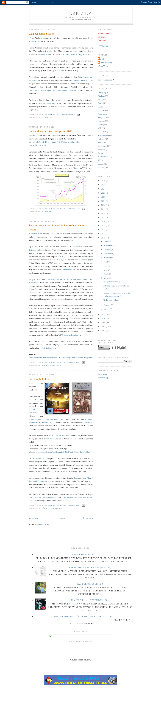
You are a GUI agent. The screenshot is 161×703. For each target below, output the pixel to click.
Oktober (107, 249)
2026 (103, 180)
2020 (103, 205)
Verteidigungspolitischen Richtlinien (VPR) (68, 279)
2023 (103, 192)
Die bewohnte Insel (39, 379)
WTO (75, 246)
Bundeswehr (34, 282)
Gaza (100, 103)
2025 (103, 184)
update (101, 163)
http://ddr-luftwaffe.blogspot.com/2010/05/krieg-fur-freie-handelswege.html (61, 357)
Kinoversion (49, 438)
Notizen (101, 138)
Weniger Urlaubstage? (41, 33)
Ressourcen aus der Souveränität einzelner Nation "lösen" (57, 227)
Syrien (100, 153)
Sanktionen (82, 259)
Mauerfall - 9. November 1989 (90, 600)
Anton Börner (35, 41)
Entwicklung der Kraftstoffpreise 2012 (50, 131)
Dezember (108, 241)
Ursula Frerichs (44, 54)
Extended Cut (39, 458)
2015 (103, 225)
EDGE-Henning (105, 62)
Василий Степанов (37, 481)
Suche (100, 149)
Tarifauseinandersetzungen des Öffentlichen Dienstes (52, 90)
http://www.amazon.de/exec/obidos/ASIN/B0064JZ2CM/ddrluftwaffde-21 (60, 451)
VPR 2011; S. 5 (48, 347)
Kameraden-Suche (83, 554)
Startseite (61, 518)
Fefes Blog (102, 374)
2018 (103, 213)
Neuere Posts (34, 518)
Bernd (101, 58)
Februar (107, 305)
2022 (103, 196)
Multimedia (56, 508)
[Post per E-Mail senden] (79, 114)
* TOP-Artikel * (104, 46)
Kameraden (102, 113)
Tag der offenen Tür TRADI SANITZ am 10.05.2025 (84, 616)
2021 (103, 201)
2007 (103, 330)
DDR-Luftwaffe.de (80, 19)
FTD (71, 240)
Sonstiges (47, 117)
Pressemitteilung (48, 103)
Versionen (89, 422)
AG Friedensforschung (70, 334)
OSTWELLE (103, 378)
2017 (103, 217)
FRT (100, 99)
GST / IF (101, 110)
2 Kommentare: (68, 114)
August (107, 257)
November (108, 245)
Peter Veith (103, 66)
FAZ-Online (59, 70)
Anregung (102, 92)
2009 (103, 322)
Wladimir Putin (36, 233)
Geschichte (102, 106)
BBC (62, 256)
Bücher (45, 508)
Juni (106, 265)
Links (100, 124)
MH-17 (101, 131)
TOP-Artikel (103, 156)
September (108, 253)
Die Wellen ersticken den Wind (77, 497)
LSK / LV (80, 13)
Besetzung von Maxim (83, 477)
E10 (85, 168)
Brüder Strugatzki (36, 419)
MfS (99, 128)
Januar (107, 309)
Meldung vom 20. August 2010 (76, 54)
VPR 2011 (61, 308)
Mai (106, 269)
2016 (103, 221)
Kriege (45, 365)
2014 (103, 229)
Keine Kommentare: (70, 209)
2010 (103, 318)
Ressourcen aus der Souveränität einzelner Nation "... (116, 294)
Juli (105, 261)
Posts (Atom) (44, 524)
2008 (103, 326)
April (106, 274)
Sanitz (100, 142)
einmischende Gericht (78, 80)
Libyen (101, 121)
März (106, 278)
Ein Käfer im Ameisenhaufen (42, 497)
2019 (103, 209)
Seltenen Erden (36, 250)
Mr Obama (67, 269)
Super (76, 168)
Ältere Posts (88, 518)
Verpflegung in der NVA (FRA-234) (90, 567)
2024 (103, 188)
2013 (103, 233)
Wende (101, 167)
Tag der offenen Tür (90, 583)
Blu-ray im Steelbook (61, 435)
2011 (103, 314)
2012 (103, 237)
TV (99, 160)
